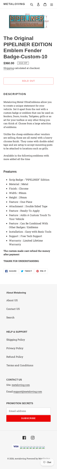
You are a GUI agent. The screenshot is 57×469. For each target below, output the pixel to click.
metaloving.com (21, 384)
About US (12, 300)
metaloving (14, 4)
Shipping (8, 68)
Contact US (13, 308)
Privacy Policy (14, 348)
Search (10, 317)
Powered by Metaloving (38, 458)
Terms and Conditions (19, 365)
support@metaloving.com (27, 391)
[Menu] (51, 4)
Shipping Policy (15, 339)
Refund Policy (14, 356)
